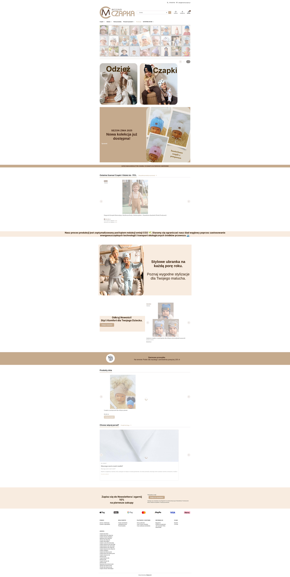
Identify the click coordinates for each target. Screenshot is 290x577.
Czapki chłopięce (104, 550)
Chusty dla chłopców (105, 539)
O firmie (176, 524)
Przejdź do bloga (125, 425)
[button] (169, 12)
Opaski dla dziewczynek (106, 565)
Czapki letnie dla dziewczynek (107, 553)
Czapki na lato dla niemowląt (107, 542)
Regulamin (158, 522)
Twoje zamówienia (122, 522)
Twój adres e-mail (151, 494)
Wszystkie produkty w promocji (147, 175)
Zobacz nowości (107, 325)
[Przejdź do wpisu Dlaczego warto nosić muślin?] (139, 446)
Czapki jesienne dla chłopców (107, 547)
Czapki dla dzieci (104, 533)
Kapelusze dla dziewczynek (107, 564)
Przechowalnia (121, 525)
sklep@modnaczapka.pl (184, 2)
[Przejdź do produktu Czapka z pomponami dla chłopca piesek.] (123, 392)
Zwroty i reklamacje (104, 522)
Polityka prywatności (160, 524)
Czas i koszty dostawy (142, 524)
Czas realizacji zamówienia (143, 525)
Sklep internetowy (144, 575)
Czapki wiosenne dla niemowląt (107, 544)
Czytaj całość (105, 474)
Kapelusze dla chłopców (106, 538)
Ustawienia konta (122, 524)
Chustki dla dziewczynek (106, 567)
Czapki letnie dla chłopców (106, 535)
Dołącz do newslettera (156, 497)
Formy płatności (141, 522)
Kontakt (176, 522)
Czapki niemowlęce (104, 541)
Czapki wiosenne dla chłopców (107, 549)
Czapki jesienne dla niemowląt (107, 546)
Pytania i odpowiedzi (105, 524)
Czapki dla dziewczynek (106, 552)
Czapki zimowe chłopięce (106, 536)
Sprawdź (104, 143)
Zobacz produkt (109, 417)
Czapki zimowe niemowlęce (106, 568)
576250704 (172, 2)
